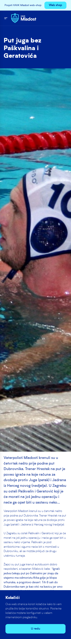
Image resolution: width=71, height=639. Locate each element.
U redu (35, 628)
